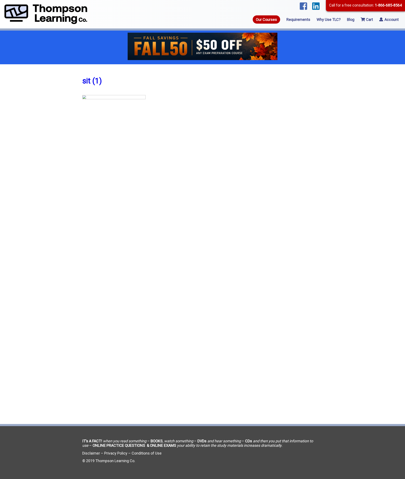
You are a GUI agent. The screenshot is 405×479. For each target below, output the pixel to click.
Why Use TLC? (329, 19)
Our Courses (266, 19)
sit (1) (92, 80)
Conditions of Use (147, 453)
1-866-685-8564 (388, 5)
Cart (369, 19)
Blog (350, 19)
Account (391, 19)
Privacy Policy (115, 453)
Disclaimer (91, 453)
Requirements (298, 19)
